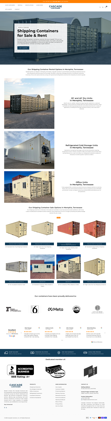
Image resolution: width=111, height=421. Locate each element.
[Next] (109, 309)
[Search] (100, 7)
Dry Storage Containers (36, 389)
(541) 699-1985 (86, 398)
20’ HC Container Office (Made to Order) (68, 284)
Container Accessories (35, 397)
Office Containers (34, 391)
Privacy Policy (59, 403)
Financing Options (60, 391)
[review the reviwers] (39, 328)
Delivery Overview (60, 393)
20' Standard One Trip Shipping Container (16, 246)
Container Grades (60, 389)
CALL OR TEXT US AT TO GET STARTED (55, 1)
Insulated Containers (35, 395)
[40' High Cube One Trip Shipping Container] (42, 229)
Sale (58, 217)
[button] (105, 7)
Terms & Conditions (60, 397)
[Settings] (102, 7)
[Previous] (2, 309)
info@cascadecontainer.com (90, 399)
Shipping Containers (35, 387)
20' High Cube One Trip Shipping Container (94, 284)
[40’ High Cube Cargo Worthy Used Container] (68, 229)
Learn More (39, 5)
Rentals (20, 5)
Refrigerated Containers (36, 393)
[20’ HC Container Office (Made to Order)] (68, 266)
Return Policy (59, 401)
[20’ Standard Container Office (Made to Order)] (42, 266)
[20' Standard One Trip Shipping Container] (16, 229)
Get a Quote (8, 9)
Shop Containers (10, 5)
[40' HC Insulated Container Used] (16, 266)
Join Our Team (59, 406)
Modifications (29, 5)
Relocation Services (60, 395)
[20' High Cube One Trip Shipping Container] (94, 266)
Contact (17, 9)
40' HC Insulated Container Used (16, 284)
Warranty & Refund (60, 399)
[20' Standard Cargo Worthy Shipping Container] (94, 229)
